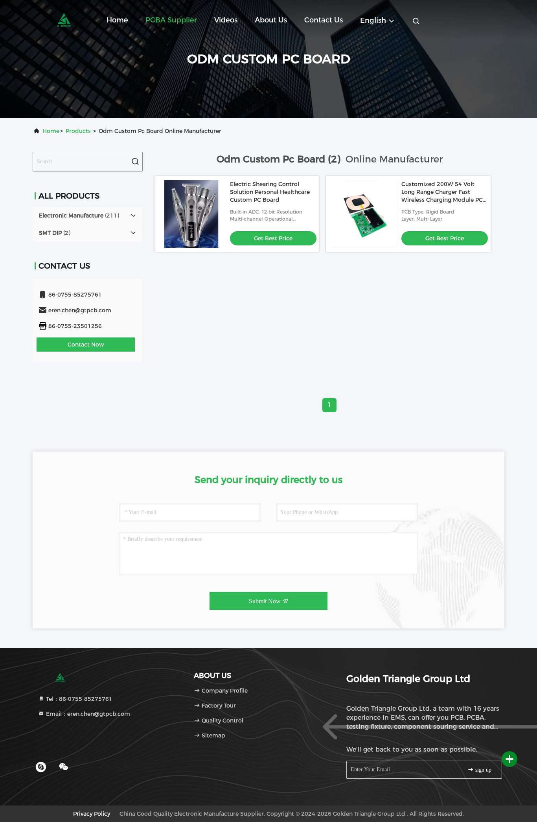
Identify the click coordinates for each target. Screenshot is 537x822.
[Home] (64, 19)
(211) (79, 215)
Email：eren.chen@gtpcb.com (87, 713)
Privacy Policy (91, 813)
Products (78, 131)
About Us (271, 20)
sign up (482, 770)
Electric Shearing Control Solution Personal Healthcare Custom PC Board (270, 192)
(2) (54, 232)
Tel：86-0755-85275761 (78, 698)
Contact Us (323, 20)
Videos (225, 20)
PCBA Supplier (171, 20)
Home (117, 20)
